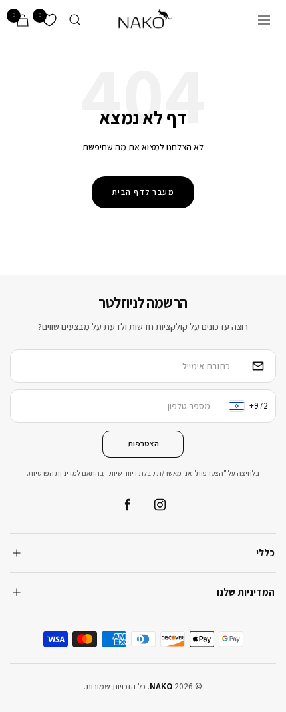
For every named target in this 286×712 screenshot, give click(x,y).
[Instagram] (159, 504)
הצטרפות (143, 443)
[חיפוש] (75, 20)
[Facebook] (126, 504)
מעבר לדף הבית (143, 192)
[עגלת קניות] (22, 20)
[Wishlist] (49, 20)
